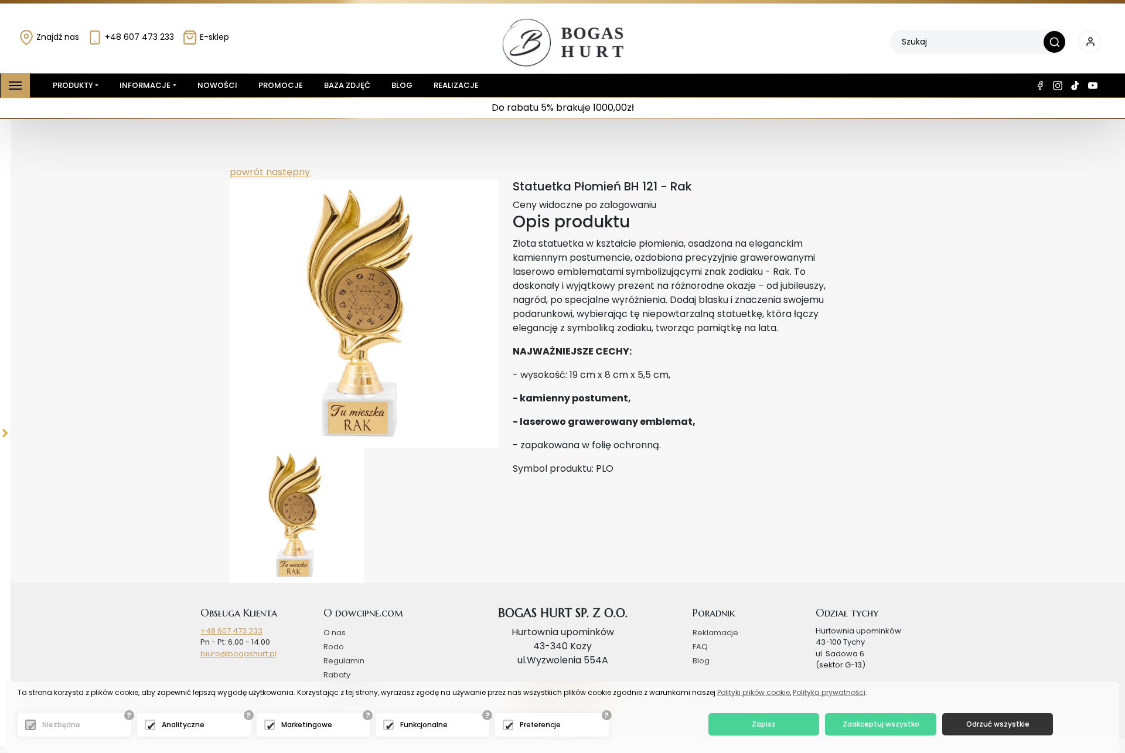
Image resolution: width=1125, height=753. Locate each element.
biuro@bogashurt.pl (238, 653)
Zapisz (764, 724)
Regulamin (343, 660)
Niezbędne (61, 725)
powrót (247, 172)
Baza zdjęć (347, 85)
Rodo (333, 646)
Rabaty (336, 674)
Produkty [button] (73, 85)
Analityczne (183, 725)
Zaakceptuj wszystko (881, 724)
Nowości (217, 85)
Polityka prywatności (829, 692)
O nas (334, 632)
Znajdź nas (56, 37)
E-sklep (213, 37)
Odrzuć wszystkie (997, 724)
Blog (401, 85)
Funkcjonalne (424, 725)
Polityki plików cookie (753, 692)
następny (287, 172)
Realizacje (456, 85)
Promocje (280, 85)
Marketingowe (306, 725)
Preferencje (540, 725)
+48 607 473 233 (138, 37)
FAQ (700, 646)
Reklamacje (715, 632)
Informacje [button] (145, 85)
